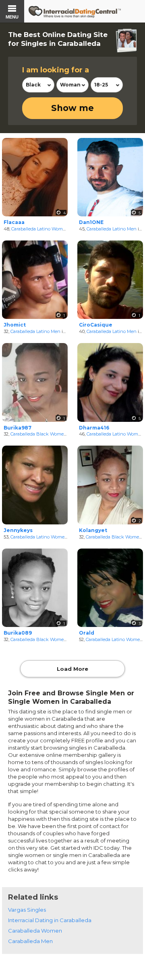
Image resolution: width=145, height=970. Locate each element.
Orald (86, 633)
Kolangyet (93, 530)
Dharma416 (94, 428)
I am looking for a (55, 70)
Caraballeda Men (30, 941)
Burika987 (17, 428)
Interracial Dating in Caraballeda (49, 920)
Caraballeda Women (35, 930)
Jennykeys (18, 530)
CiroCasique (95, 325)
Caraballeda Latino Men (112, 229)
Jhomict (15, 325)
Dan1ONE (91, 222)
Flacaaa (14, 222)
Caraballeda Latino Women (39, 229)
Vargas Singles (27, 909)
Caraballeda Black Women (38, 434)
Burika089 (18, 633)
